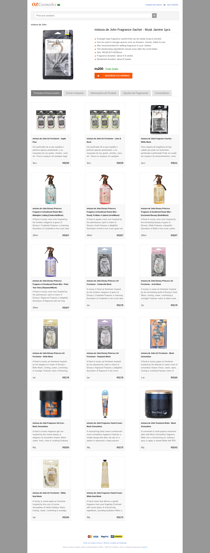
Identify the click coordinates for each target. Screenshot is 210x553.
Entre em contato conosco (92, 543)
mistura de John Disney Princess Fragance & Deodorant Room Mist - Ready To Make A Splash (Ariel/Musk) (103, 211)
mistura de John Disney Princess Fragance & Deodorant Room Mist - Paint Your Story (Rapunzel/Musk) (50, 284)
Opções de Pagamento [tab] (135, 93)
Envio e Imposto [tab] (75, 93)
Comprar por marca (153, 5)
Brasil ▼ (144, 547)
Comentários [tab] (162, 93)
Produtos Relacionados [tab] (46, 93)
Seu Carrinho (172, 5)
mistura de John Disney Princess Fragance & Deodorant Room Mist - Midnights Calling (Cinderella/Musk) (48, 211)
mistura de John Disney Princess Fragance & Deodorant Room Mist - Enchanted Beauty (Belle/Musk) (156, 211)
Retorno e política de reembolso (115, 543)
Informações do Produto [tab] (103, 93)
